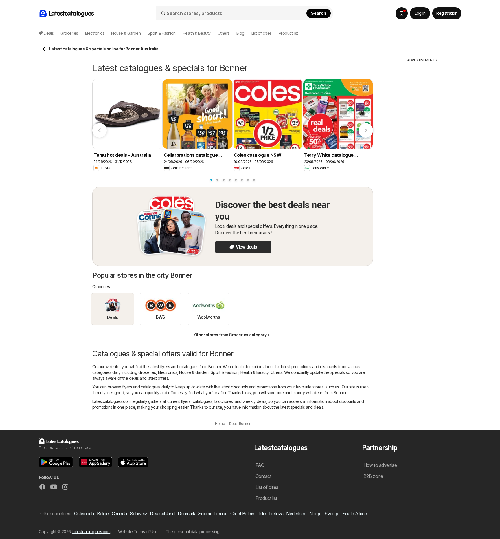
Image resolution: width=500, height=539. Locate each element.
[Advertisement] (422, 150)
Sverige (331, 513)
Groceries (147, 372)
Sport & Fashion (224, 372)
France (220, 513)
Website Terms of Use (138, 531)
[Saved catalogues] (402, 13)
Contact (263, 476)
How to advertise (380, 465)
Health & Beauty (254, 372)
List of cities (261, 33)
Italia (261, 513)
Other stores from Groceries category (230, 334)
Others (276, 372)
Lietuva (276, 513)
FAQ (259, 465)
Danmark (186, 513)
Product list (288, 33)
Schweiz (138, 513)
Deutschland (162, 513)
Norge (315, 513)
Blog (240, 33)
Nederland (296, 513)
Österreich (84, 513)
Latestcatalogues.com (91, 531)
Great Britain (242, 513)
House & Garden (194, 372)
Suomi (204, 513)
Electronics (167, 372)
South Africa (354, 513)
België (103, 513)
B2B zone (373, 476)
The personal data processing (193, 531)
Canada (119, 513)
